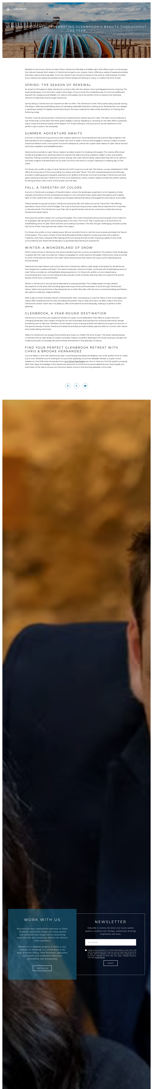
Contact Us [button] (42, 968)
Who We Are (59, 9)
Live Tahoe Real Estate (74, 361)
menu (138, 9)
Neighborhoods (111, 9)
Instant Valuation (91, 9)
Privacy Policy (100, 957)
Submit (110, 963)
